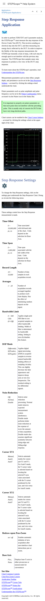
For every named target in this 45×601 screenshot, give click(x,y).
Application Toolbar (9, 579)
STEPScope (6, 582)
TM (11, 582)
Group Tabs (17, 582)
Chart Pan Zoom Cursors (11, 577)
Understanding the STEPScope (13, 72)
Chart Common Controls (11, 574)
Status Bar (16, 585)
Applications (6, 10)
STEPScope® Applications (11, 12)
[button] (32, 11)
